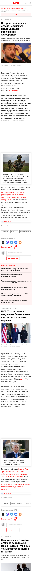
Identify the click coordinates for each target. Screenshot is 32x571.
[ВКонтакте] (16, 242)
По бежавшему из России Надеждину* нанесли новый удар (14, 288)
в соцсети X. (13, 91)
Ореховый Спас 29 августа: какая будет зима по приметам (14, 301)
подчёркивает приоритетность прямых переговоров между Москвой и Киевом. (15, 486)
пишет (23, 379)
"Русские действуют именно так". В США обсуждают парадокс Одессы (15, 295)
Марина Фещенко (7, 225)
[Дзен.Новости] (3, 242)
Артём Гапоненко (7, 497)
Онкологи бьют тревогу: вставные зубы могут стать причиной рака (14, 269)
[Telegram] (11, 242)
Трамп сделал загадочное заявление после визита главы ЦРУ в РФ (16, 282)
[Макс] (7, 242)
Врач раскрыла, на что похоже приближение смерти (11, 275)
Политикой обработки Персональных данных (12, 8)
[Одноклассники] (20, 242)
